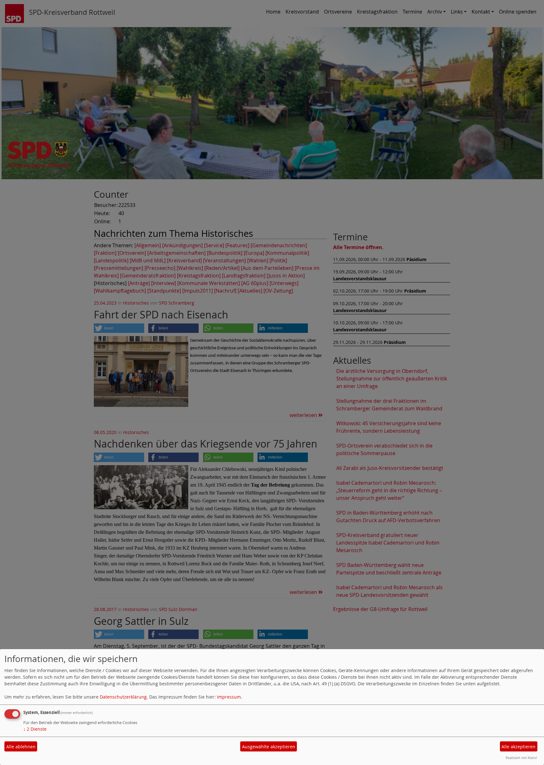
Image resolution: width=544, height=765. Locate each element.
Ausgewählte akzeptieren (268, 747)
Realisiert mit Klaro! (521, 757)
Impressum (229, 697)
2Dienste (35, 729)
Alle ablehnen (21, 747)
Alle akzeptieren (519, 747)
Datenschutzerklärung (123, 697)
